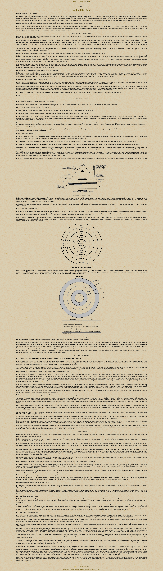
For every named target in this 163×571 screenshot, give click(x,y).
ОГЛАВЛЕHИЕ (81, 1)
